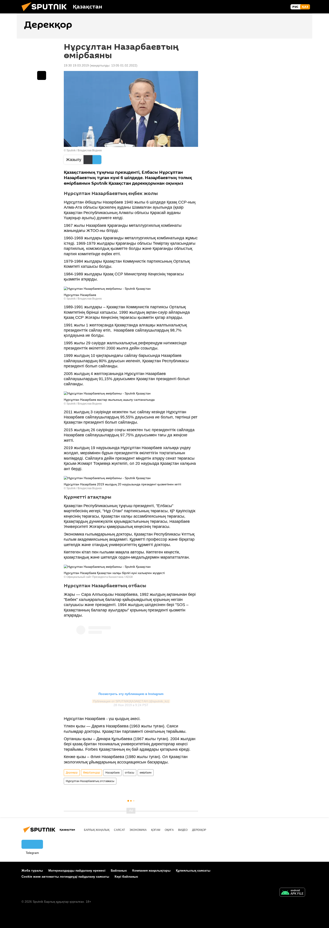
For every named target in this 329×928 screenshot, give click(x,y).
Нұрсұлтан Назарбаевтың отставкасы (90, 781)
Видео (183, 830)
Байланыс (119, 870)
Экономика (138, 830)
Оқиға (169, 830)
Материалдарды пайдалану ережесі (76, 870)
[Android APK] (292, 893)
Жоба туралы (32, 870)
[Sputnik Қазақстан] (46, 12)
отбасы (129, 772)
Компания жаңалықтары (151, 870)
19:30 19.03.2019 (76, 65)
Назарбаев (112, 772)
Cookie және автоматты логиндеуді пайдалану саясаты (65, 876)
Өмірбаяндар (91, 772)
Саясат (119, 830)
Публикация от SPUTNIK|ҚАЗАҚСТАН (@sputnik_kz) (131, 701)
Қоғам (155, 830)
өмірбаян (146, 772)
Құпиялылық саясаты (193, 870)
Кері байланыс (126, 876)
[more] (41, 75)
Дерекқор (72, 772)
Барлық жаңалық (96, 830)
